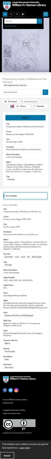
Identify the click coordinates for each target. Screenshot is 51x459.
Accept (7, 455)
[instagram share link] (16, 390)
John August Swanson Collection (15, 85)
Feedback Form (8, 403)
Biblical (7, 343)
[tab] (25, 117)
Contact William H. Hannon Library (15, 400)
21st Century (9, 367)
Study (7, 359)
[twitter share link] (10, 390)
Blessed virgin (36, 257)
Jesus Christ (9, 257)
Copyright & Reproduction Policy (14, 410)
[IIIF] (12, 106)
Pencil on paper (10, 351)
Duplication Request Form (12, 413)
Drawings (10, 179)
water (17, 257)
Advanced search (10, 26)
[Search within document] (45, 92)
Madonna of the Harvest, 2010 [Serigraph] (19, 315)
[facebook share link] (5, 390)
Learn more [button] (24, 448)
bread (23, 257)
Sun (28, 257)
